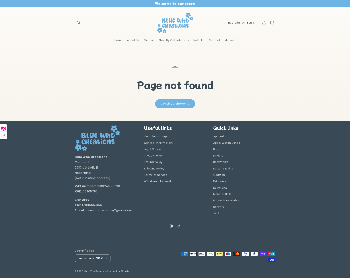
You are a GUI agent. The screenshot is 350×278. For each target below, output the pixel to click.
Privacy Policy (153, 155)
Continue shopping (175, 103)
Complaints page (156, 136)
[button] (79, 23)
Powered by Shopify (118, 271)
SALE (216, 213)
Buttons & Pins (223, 168)
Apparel (218, 136)
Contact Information (158, 143)
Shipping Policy (154, 168)
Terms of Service (156, 175)
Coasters (219, 175)
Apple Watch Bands (226, 143)
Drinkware (220, 181)
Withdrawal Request (157, 181)
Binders (218, 155)
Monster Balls (222, 194)
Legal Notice (152, 149)
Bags (216, 149)
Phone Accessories (226, 200)
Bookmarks (220, 162)
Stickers (218, 207)
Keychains (220, 188)
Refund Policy (153, 162)
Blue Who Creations (95, 271)
